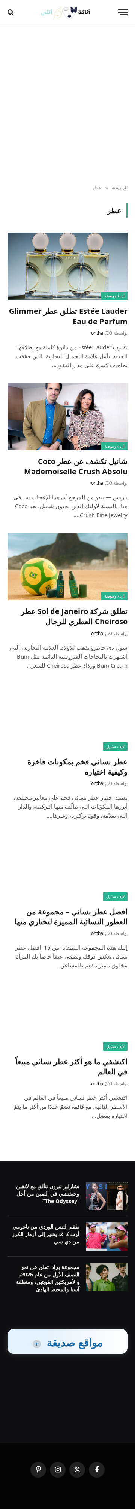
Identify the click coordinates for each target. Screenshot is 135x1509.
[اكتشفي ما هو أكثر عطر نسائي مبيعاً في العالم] (68, 1017)
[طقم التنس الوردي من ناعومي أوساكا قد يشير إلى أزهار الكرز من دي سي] (107, 1236)
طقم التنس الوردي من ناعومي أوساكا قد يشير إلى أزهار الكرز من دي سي (46, 1234)
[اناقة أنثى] (67, 12)
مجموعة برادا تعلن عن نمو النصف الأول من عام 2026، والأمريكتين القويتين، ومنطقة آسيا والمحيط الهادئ (48, 1278)
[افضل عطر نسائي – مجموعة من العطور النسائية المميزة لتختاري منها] (68, 867)
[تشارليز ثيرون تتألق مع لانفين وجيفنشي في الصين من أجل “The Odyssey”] (107, 1196)
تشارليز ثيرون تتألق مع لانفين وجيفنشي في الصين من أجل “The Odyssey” (48, 1194)
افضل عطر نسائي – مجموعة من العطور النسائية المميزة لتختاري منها (71, 917)
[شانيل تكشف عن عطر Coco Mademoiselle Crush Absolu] (68, 416)
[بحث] (11, 12)
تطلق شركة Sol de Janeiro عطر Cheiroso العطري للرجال (74, 616)
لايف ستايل (115, 746)
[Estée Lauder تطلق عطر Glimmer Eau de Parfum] (68, 266)
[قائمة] (123, 12)
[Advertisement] (67, 104)
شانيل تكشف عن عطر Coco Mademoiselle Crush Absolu (76, 466)
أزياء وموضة (114, 295)
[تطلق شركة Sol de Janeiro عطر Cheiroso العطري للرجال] (68, 566)
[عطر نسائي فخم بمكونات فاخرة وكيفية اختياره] (68, 717)
